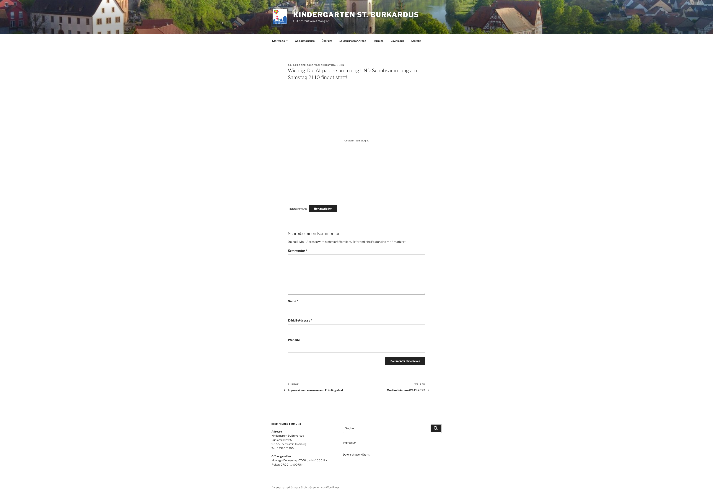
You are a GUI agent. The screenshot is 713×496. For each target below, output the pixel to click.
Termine (378, 40)
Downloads (397, 40)
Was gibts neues (304, 40)
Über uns (327, 40)
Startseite (278, 40)
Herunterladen (323, 208)
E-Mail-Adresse (300, 320)
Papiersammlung (297, 208)
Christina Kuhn (332, 65)
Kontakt (416, 40)
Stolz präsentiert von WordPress (320, 487)
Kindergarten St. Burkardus (356, 15)
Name (293, 301)
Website (294, 340)
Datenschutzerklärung (356, 454)
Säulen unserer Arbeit (352, 40)
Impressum (349, 442)
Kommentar (297, 250)
